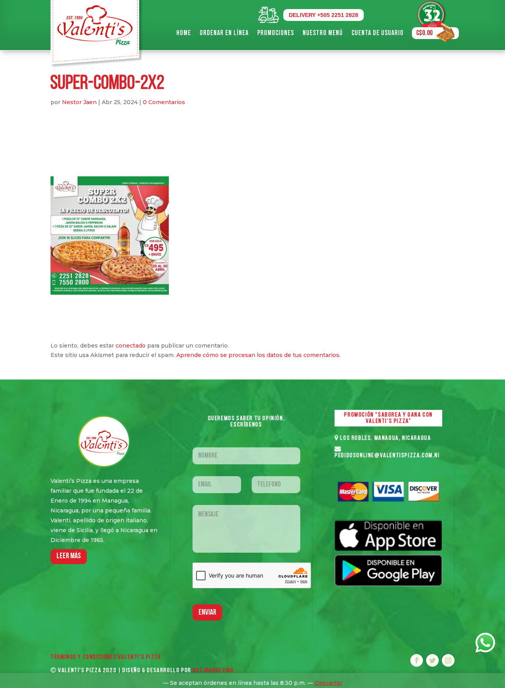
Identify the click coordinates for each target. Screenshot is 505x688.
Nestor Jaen (79, 102)
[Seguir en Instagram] (448, 660)
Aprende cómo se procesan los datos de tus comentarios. (258, 355)
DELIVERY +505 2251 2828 (323, 15)
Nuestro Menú (323, 33)
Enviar (207, 613)
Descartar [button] (328, 682)
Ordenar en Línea (224, 33)
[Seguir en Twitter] (432, 660)
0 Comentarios (164, 102)
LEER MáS (68, 556)
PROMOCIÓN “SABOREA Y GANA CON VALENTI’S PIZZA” (388, 418)
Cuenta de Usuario (378, 33)
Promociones (275, 33)
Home (183, 33)
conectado (131, 345)
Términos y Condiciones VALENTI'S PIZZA (105, 657)
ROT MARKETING (213, 670)
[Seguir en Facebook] (416, 660)
